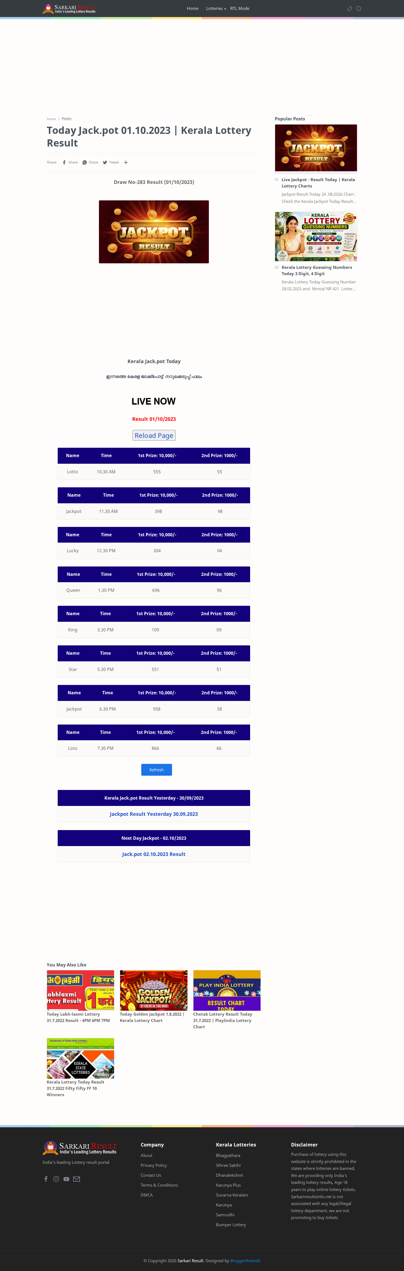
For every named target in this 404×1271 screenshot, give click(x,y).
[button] (349, 8)
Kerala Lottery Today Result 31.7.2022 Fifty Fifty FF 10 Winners (75, 1088)
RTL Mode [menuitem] (239, 8)
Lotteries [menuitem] (214, 8)
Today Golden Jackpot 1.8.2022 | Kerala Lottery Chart (152, 1017)
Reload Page (154, 435)
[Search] (359, 8)
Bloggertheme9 (245, 1260)
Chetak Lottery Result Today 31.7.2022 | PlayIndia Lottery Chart (222, 1020)
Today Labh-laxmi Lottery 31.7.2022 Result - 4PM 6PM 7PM (78, 1017)
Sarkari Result (190, 1260)
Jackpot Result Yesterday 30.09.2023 (154, 814)
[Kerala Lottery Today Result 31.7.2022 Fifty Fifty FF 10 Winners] (80, 1058)
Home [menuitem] (192, 8)
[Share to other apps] (126, 162)
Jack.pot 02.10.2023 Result (154, 854)
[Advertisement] (202, 65)
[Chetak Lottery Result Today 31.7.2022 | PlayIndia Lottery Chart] (227, 990)
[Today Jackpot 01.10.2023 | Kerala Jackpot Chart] (154, 231)
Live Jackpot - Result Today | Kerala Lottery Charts (318, 183)
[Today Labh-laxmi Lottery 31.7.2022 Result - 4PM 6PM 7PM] (80, 990)
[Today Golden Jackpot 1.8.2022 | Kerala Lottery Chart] (153, 990)
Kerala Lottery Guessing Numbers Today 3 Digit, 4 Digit (317, 270)
